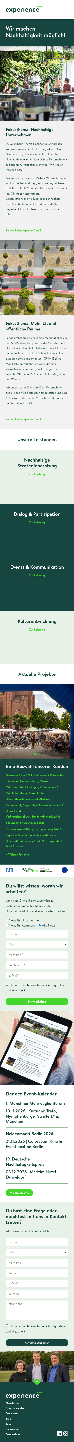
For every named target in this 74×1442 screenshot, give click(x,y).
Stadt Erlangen (28, 787)
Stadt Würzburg (44, 841)
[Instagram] (65, 1433)
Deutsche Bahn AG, (18, 775)
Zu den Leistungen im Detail (23, 230)
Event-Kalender (15, 1408)
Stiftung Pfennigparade (37, 829)
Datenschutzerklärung (41, 985)
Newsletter (12, 1403)
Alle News (48, 925)
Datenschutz (13, 1434)
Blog (8, 1418)
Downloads (12, 1413)
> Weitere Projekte (17, 854)
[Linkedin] (59, 1433)
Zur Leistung (37, 474)
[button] (65, 11)
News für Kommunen (23, 925)
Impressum (12, 1429)
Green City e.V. (31, 835)
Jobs (8, 1424)
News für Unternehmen (24, 920)
